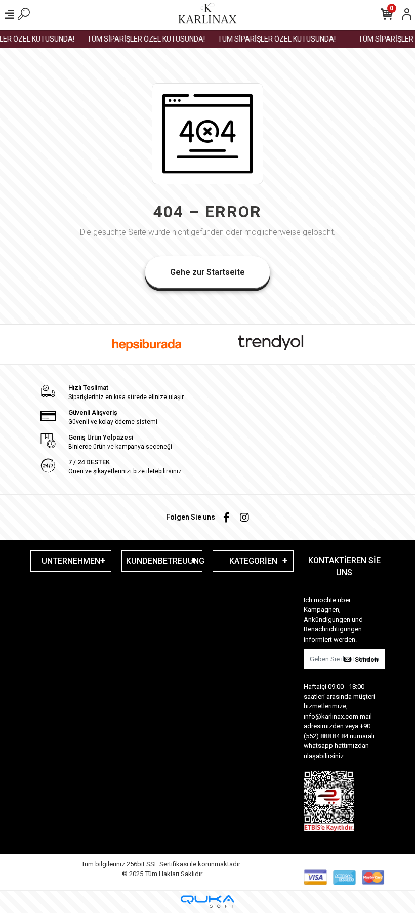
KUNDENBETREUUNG (164, 561)
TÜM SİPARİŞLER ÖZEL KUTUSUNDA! (142, 39)
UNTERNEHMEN (71, 561)
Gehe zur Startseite (207, 272)
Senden (366, 659)
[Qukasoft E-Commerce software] (207, 901)
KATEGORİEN (253, 561)
